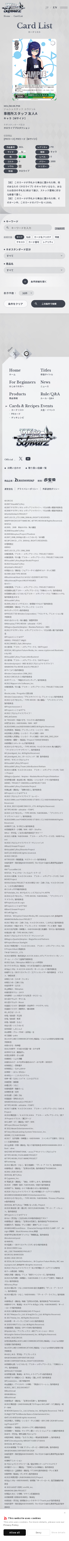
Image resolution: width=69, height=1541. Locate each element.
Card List (18, 16)
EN (55, 7)
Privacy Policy (11, 1524)
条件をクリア (15, 304)
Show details (58, 1532)
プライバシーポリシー (27, 488)
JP (47, 7)
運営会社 (8, 488)
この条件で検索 (49, 303)
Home (7, 16)
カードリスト (17, 409)
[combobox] (34, 255)
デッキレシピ (17, 417)
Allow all (14, 1532)
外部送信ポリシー (51, 488)
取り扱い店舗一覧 (37, 467)
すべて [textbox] (10, 255)
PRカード (15, 413)
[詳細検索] (60, 228)
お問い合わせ (14, 467)
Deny (39, 1532)
